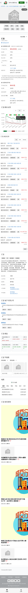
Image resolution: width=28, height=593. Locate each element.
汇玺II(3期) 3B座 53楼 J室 (14, 194)
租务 (20, 139)
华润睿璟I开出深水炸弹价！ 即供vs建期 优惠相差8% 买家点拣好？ (13, 458)
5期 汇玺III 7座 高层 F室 (13, 143)
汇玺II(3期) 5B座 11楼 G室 (14, 174)
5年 (19, 110)
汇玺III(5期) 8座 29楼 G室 (14, 152)
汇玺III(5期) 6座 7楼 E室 (13, 237)
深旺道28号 (6, 42)
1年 (15, 110)
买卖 (16, 139)
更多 (25, 249)
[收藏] (10, 441)
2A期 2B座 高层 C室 (12, 185)
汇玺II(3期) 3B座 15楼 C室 (14, 205)
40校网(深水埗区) (14, 289)
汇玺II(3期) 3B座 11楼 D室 (14, 226)
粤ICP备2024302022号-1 (14, 585)
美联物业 (3, 322)
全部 (24, 110)
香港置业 (3, 303)
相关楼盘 (12, 287)
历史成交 (24, 139)
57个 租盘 (12, 98)
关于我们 (10, 577)
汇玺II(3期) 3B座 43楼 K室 (14, 216)
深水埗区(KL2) (14, 293)
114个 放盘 (13, 68)
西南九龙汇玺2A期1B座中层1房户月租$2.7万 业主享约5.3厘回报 (13, 500)
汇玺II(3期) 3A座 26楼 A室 (14, 163)
